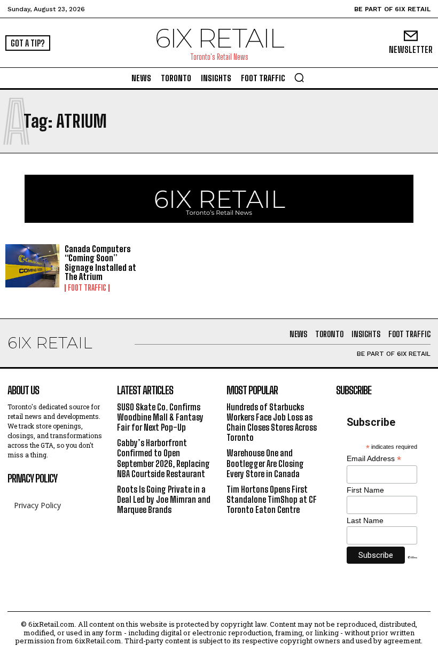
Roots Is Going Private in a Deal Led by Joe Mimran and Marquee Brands (163, 499)
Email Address (374, 459)
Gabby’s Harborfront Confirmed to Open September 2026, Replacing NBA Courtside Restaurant (163, 458)
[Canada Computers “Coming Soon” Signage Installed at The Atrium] (32, 265)
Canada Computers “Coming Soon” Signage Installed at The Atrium (100, 263)
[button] (299, 77)
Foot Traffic (87, 288)
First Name (365, 490)
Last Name (365, 520)
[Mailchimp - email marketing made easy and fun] (412, 565)
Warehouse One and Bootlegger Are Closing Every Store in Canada (265, 463)
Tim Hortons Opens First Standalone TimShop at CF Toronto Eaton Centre (271, 499)
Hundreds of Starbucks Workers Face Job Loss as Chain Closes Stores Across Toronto (271, 422)
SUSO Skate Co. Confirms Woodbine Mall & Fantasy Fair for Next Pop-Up (160, 417)
